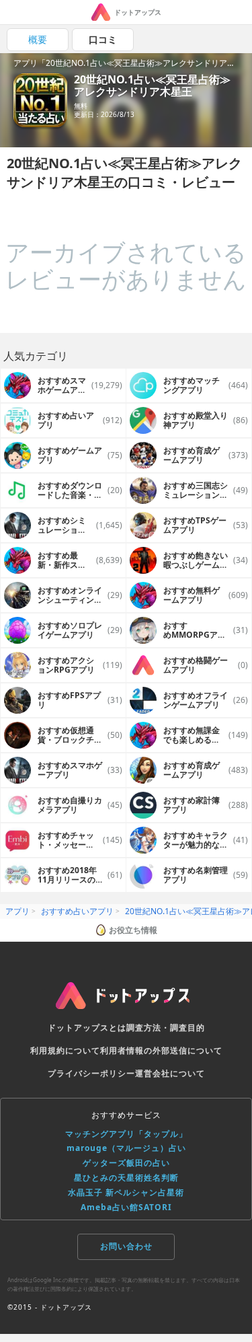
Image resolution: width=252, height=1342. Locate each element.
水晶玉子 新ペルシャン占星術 (126, 1192)
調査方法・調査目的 (165, 1027)
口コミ (103, 39)
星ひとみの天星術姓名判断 (126, 1177)
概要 (37, 39)
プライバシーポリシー (91, 1073)
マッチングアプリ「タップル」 (126, 1134)
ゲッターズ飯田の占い (126, 1162)
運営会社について (170, 1073)
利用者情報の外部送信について (161, 1050)
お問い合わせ (126, 1246)
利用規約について (65, 1050)
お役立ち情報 (133, 930)
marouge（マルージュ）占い (126, 1148)
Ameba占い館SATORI (126, 1207)
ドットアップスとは (87, 1027)
